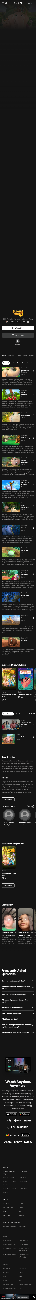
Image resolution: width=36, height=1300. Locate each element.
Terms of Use (23, 1240)
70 (31, 322)
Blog (4, 1276)
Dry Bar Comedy (8, 1178)
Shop (20, 1280)
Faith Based (7, 1215)
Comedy (6, 1203)
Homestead (23, 1182)
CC (24, 322)
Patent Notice (23, 1244)
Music (5, 1280)
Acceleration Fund (9, 1227)
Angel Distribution (25, 1284)
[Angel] (18, 3)
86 (22, 697)
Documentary (8, 1207)
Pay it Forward (8, 1284)
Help (20, 1288)
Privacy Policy (7, 1240)
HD (18, 322)
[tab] (4, 356)
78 (5, 699)
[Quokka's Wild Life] (25, 679)
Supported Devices (9, 1248)
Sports (21, 1211)
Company (6, 1268)
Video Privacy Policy (9, 1244)
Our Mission (23, 1268)
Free (4, 1211)
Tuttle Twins (23, 1171)
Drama (21, 1203)
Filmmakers (22, 1227)
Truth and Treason (9, 1188)
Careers (5, 1272)
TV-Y (12, 322)
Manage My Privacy (9, 1255)
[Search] (6, 3)
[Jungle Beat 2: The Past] (9, 857)
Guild (20, 1276)
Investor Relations (9, 1288)
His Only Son (23, 1178)
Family (21, 1207)
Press (20, 1272)
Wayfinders (22, 1188)
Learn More (8, 799)
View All (5, 1192)
